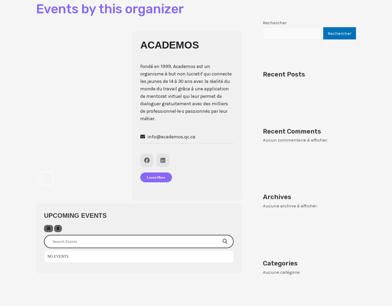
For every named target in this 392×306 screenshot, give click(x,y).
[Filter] (48, 228)
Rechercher (275, 22)
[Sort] (58, 228)
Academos (169, 45)
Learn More (156, 177)
